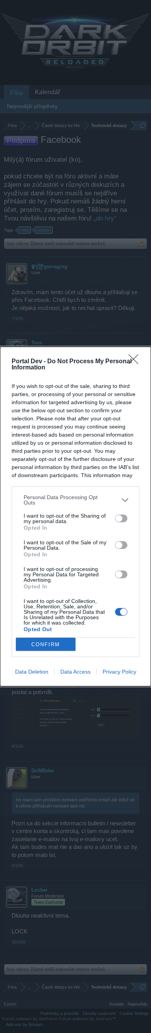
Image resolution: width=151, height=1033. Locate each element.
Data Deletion (31, 672)
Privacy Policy (119, 672)
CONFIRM (45, 644)
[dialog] (75, 516)
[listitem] (75, 499)
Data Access (75, 672)
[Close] (136, 361)
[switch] (121, 518)
